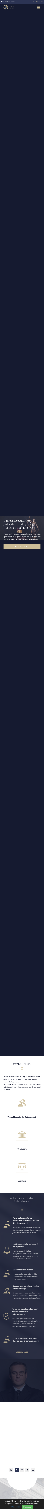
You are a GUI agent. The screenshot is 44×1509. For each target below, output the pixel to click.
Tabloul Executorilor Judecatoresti (22, 1117)
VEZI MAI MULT (22, 1352)
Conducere (22, 1149)
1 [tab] (16, 1470)
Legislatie (22, 1181)
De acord (27, 1507)
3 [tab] (27, 1470)
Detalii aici (15, 1507)
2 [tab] (22, 1470)
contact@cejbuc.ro (8, 2)
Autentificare (39, 2)
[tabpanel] (22, 1442)
